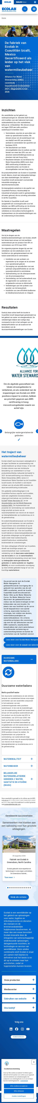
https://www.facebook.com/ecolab (17, 1029)
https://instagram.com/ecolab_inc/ (22, 1029)
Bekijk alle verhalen (18, 897)
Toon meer (9, 877)
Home (4, 18)
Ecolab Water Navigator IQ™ (12, 501)
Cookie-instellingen (19, 1096)
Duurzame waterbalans (11, 659)
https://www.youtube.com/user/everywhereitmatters (28, 1029)
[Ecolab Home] (8, 9)
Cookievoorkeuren (18, 1036)
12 (30, 887)
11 (28, 887)
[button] (25, 9)
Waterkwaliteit (12, 759)
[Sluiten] (34, 1062)
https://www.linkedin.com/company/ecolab (11, 1029)
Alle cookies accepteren (18, 1086)
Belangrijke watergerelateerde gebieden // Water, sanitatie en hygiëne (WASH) (15, 779)
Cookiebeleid (24, 1081)
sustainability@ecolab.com (12, 804)
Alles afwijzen (19, 1091)
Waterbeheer (11, 766)
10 (26, 887)
